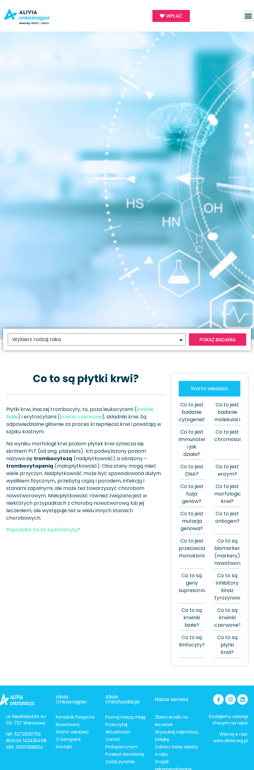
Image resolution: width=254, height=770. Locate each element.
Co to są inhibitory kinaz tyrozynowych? (233, 586)
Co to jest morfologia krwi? (227, 494)
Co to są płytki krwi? (227, 645)
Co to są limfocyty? (192, 641)
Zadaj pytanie (120, 762)
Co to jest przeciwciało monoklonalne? (198, 548)
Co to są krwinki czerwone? (227, 618)
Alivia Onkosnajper (71, 699)
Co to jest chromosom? (230, 435)
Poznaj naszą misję (125, 717)
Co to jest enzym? (227, 470)
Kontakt (64, 747)
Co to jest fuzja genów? (192, 494)
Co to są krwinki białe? (192, 618)
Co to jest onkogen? (227, 517)
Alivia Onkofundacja (122, 699)
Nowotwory (68, 724)
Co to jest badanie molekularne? (231, 412)
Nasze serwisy (172, 699)
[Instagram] (230, 699)
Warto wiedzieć (72, 732)
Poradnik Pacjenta (75, 717)
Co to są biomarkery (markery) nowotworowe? (233, 552)
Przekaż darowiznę (124, 754)
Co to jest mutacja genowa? (192, 521)
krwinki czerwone (81, 416)
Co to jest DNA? (192, 470)
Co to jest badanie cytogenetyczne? (200, 412)
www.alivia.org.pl (230, 741)
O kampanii (68, 739)
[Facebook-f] (218, 699)
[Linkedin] (242, 699)
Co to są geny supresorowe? (196, 583)
